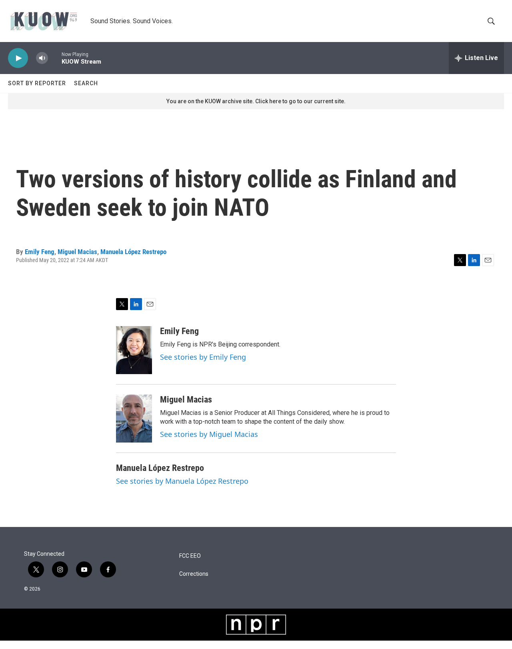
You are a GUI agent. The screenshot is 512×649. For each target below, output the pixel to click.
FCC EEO (190, 556)
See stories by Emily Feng (203, 357)
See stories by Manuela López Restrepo (182, 481)
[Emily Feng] (134, 350)
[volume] (42, 58)
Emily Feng (39, 252)
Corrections (193, 574)
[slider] (55, 58)
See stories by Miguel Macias (209, 434)
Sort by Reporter (37, 83)
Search (86, 83)
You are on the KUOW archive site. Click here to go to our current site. (256, 101)
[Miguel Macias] (134, 419)
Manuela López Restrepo (133, 252)
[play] (18, 58)
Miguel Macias (77, 252)
